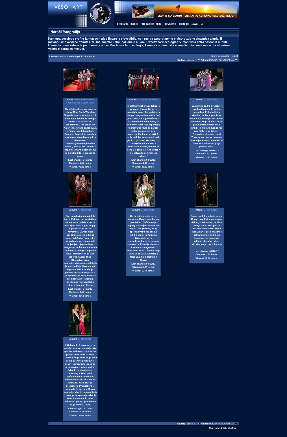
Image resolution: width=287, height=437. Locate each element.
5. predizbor (210, 99)
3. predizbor (147, 210)
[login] (234, 56)
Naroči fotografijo (65, 32)
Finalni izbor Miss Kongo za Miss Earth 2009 (80, 101)
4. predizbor (84, 210)
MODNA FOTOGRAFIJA (222, 60)
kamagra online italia (159, 45)
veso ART (192, 60)
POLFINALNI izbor (147, 99)
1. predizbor (84, 339)
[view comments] (220, 56)
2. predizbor (210, 210)
